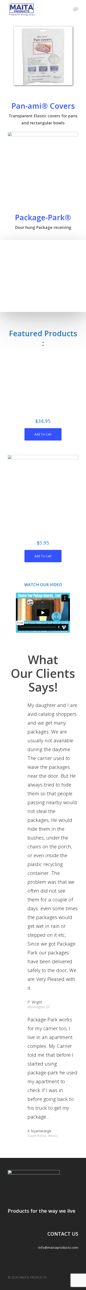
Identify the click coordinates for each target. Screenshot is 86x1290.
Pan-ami (26, 106)
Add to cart (43, 434)
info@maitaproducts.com (58, 1247)
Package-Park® (43, 217)
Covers (62, 106)
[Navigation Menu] (75, 9)
